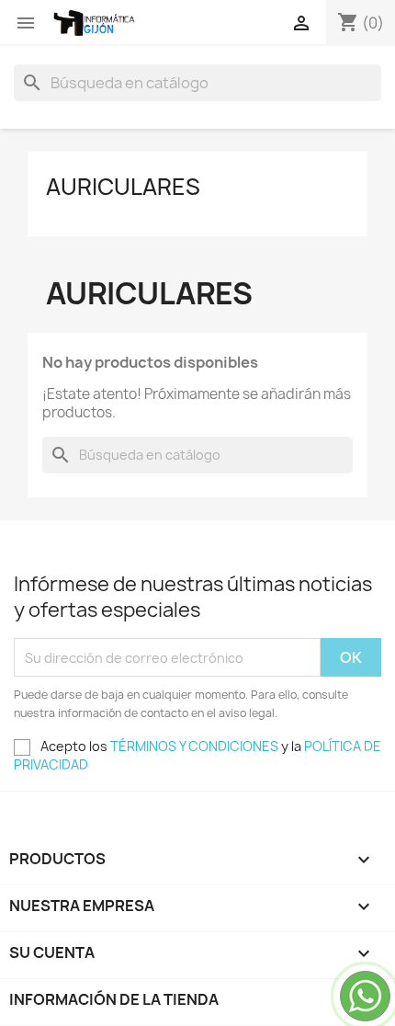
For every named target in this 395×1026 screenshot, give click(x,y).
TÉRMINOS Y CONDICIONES (194, 746)
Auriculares (123, 186)
